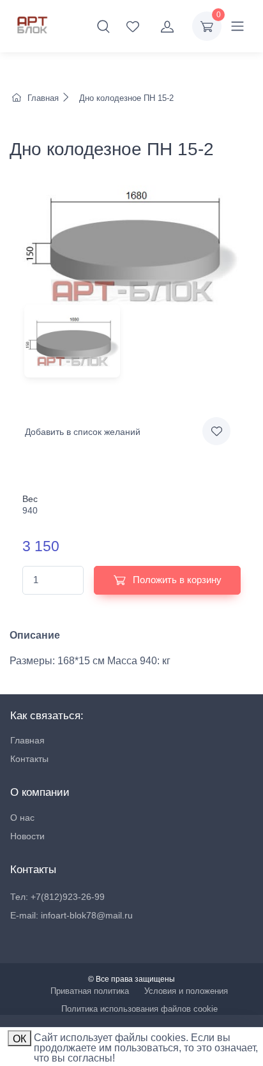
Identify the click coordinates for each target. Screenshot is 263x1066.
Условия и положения (186, 991)
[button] (103, 26)
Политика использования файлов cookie (139, 1009)
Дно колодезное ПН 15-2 (125, 98)
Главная (43, 98)
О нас (22, 817)
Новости (27, 836)
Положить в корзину (176, 579)
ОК (19, 1038)
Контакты (29, 759)
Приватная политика (89, 991)
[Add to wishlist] (216, 431)
